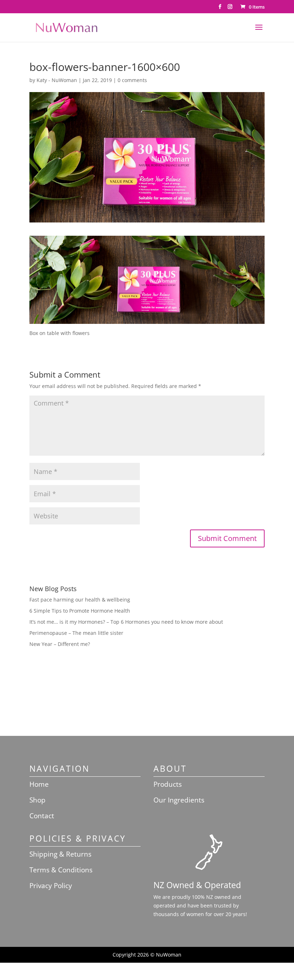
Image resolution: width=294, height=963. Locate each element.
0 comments (132, 80)
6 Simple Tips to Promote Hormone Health (79, 610)
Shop (37, 800)
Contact (41, 815)
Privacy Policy (50, 885)
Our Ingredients (178, 800)
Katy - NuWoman (57, 80)
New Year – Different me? (59, 644)
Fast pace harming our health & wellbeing (79, 599)
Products (167, 784)
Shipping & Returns (60, 854)
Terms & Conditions (61, 870)
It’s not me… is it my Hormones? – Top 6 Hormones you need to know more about (126, 621)
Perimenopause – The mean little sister (76, 632)
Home (39, 784)
